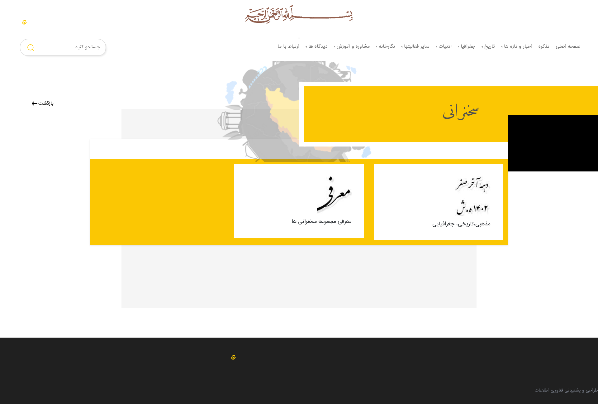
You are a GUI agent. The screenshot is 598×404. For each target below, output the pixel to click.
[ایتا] (24, 22)
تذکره (544, 46)
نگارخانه (387, 46)
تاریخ (489, 46)
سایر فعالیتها (417, 46)
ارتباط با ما (288, 46)
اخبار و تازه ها (518, 46)
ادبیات (445, 46)
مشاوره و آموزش (353, 46)
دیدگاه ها (318, 46)
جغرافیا (468, 46)
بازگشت (46, 104)
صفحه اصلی (568, 46)
